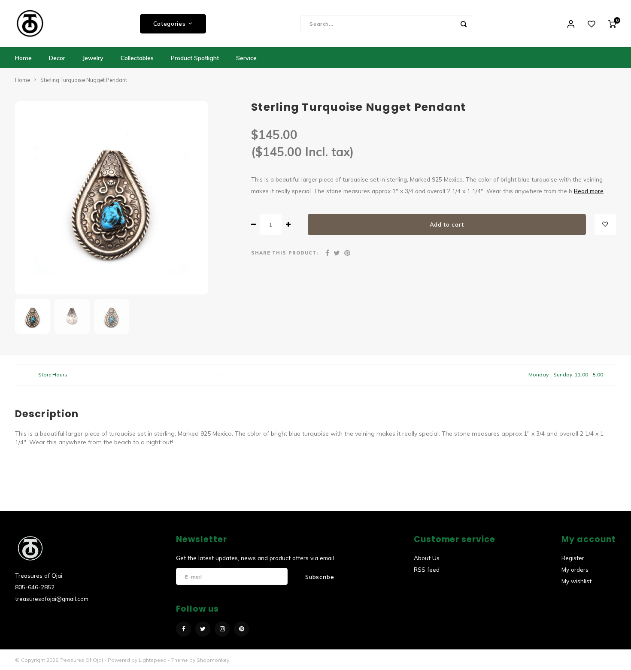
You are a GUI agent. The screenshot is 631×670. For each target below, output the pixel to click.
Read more (589, 190)
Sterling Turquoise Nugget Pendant (83, 79)
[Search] (463, 23)
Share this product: (284, 253)
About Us (427, 557)
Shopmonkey (213, 660)
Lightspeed (153, 660)
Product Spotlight (195, 58)
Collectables (137, 58)
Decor (57, 58)
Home (23, 58)
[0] (612, 23)
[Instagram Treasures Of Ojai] (222, 629)
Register (572, 557)
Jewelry (92, 58)
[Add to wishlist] (605, 224)
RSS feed (427, 569)
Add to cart (447, 224)
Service (246, 58)
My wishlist (576, 581)
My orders (575, 569)
